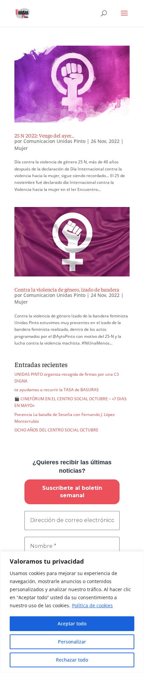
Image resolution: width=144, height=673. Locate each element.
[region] (72, 612)
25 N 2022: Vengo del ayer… (44, 135)
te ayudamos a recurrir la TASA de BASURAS (56, 390)
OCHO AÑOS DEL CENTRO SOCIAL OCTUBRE (56, 430)
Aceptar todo (72, 623)
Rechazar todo (72, 660)
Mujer (21, 148)
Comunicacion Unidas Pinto (54, 141)
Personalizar (72, 641)
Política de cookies (92, 605)
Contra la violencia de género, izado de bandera (66, 289)
